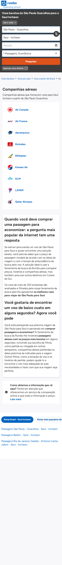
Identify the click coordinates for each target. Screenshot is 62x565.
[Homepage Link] (11, 3)
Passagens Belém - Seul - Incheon (20, 435)
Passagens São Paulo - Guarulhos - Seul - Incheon (29, 428)
